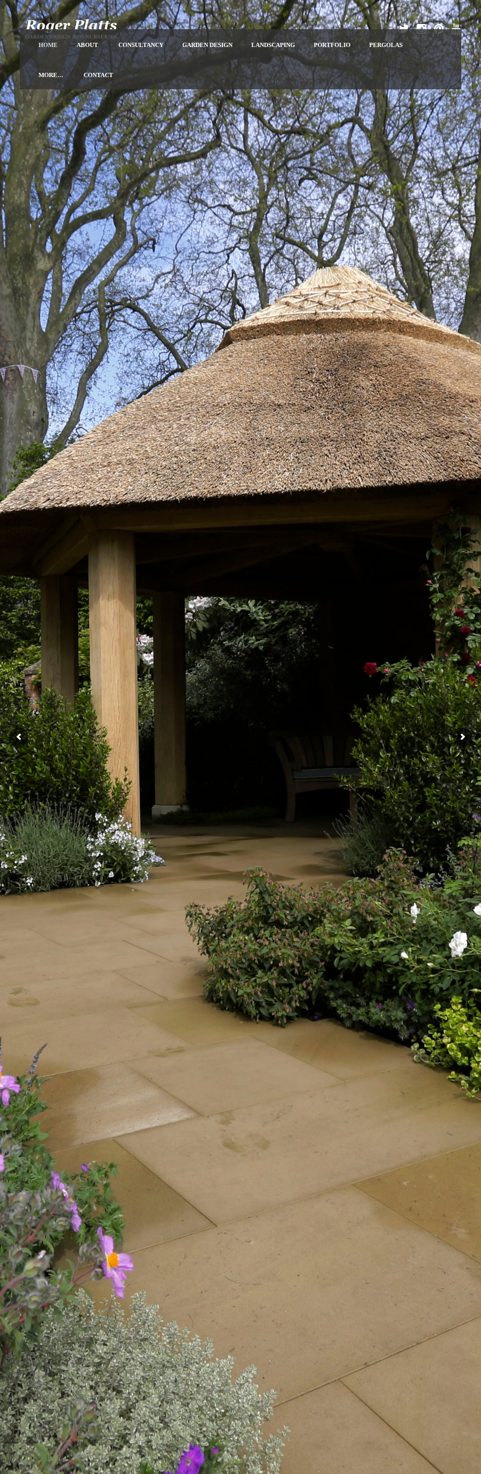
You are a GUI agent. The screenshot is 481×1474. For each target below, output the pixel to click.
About (87, 44)
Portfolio (332, 44)
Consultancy (140, 44)
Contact (98, 74)
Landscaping (273, 44)
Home (48, 44)
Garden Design (207, 44)
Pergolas (386, 44)
